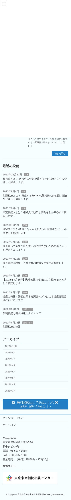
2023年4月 (10, 365)
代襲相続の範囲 (12, 326)
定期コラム (27, 309)
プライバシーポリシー (14, 418)
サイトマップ (9, 424)
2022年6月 (10, 371)
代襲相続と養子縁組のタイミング (22, 313)
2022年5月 (10, 378)
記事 (26, 175)
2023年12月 (11, 346)
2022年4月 (10, 384)
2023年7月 (10, 359)
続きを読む (60, 153)
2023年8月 (10, 352)
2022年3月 (10, 391)
